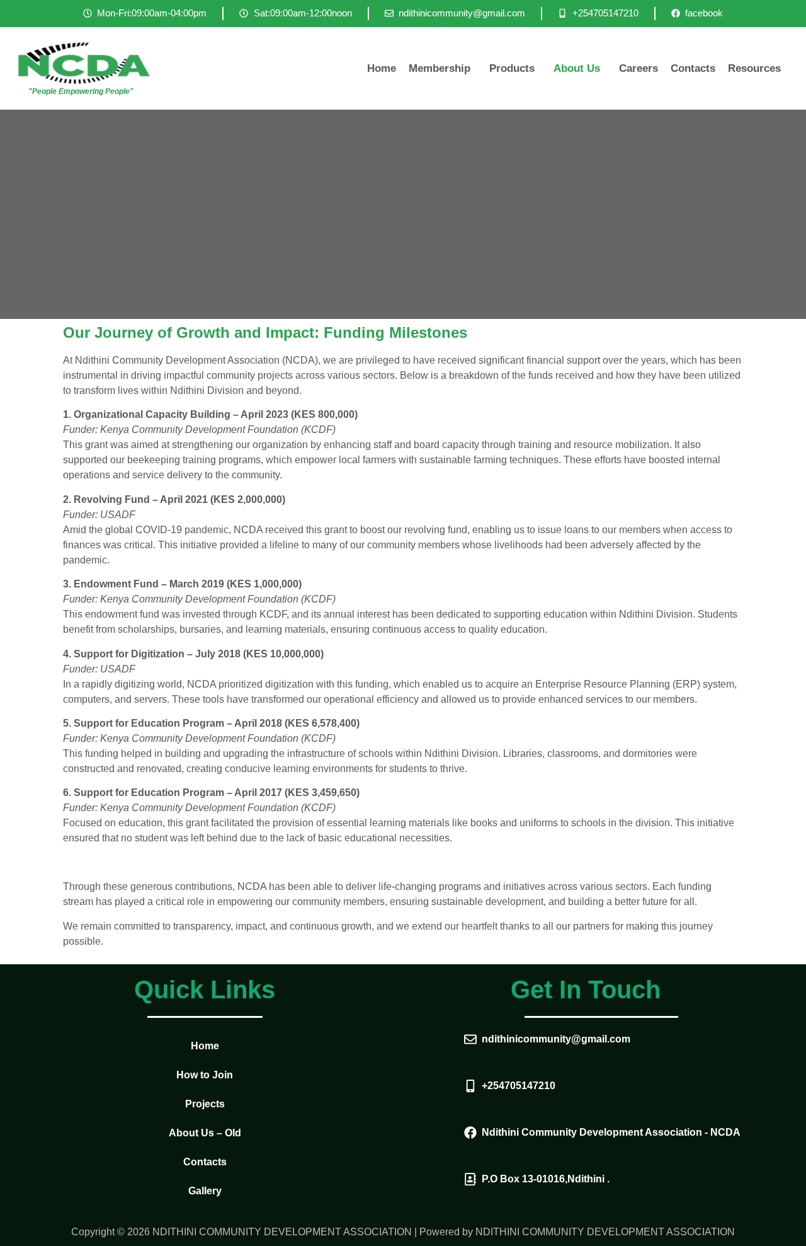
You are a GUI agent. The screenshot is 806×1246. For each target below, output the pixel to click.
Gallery (205, 1190)
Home (381, 68)
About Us (576, 68)
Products (512, 68)
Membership (439, 68)
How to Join (204, 1075)
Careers (638, 68)
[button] (442, 68)
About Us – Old (205, 1133)
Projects (205, 1104)
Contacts (693, 68)
